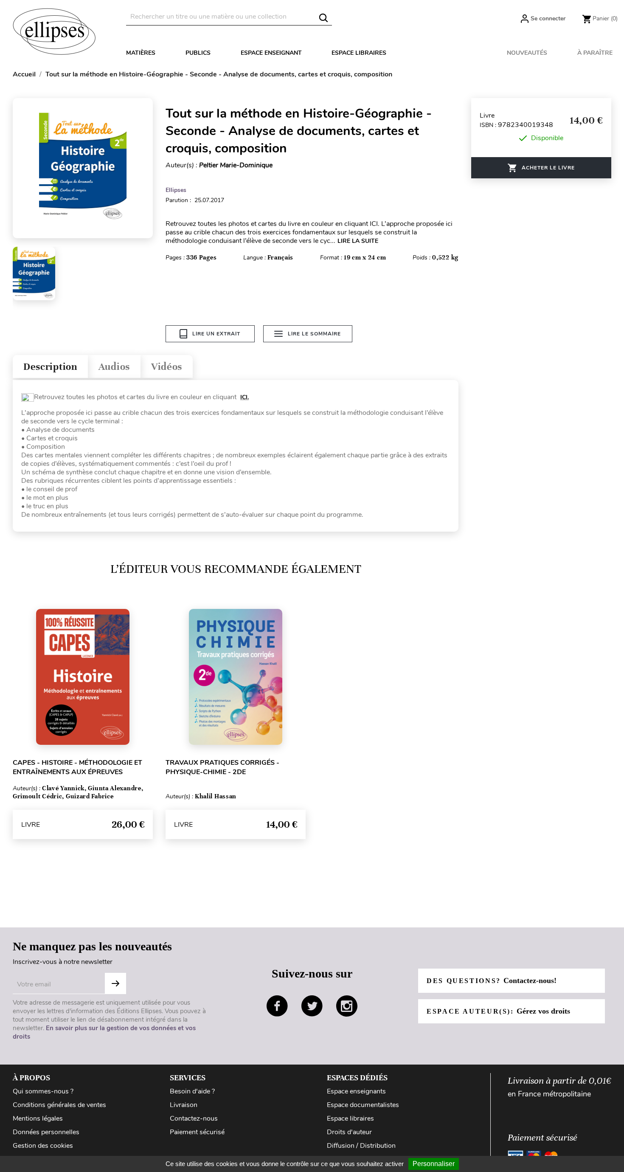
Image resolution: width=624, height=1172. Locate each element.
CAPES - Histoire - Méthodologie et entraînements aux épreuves (77, 767)
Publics (198, 53)
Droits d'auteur (349, 1132)
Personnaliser (434, 1163)
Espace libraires (359, 53)
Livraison (183, 1105)
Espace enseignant (271, 53)
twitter (312, 1006)
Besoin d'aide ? (192, 1091)
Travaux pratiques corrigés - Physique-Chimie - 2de (222, 767)
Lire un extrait (216, 333)
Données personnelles (46, 1132)
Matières (140, 53)
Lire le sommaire (314, 333)
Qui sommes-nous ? (43, 1091)
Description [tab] (50, 367)
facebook (277, 1006)
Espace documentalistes (363, 1105)
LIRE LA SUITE (357, 241)
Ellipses (176, 190)
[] (323, 17)
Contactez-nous (194, 1118)
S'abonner (115, 983)
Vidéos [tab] (166, 367)
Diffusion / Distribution (361, 1145)
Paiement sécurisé (197, 1132)
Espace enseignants (356, 1091)
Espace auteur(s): (498, 1011)
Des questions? (492, 980)
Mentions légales (38, 1118)
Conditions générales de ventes (59, 1105)
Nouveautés (527, 53)
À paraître (595, 53)
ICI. (244, 397)
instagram (346, 1006)
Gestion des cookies (43, 1145)
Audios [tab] (114, 367)
